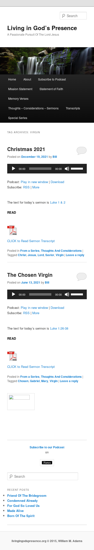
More (35, 187)
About (27, 79)
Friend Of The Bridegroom (27, 495)
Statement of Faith (51, 89)
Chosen (23, 381)
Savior (49, 255)
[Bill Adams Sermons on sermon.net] (47, 401)
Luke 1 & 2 (57, 202)
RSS (26, 187)
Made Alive (15, 510)
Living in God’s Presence (42, 28)
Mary (44, 381)
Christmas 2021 (26, 148)
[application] (47, 168)
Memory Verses (18, 98)
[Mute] (67, 168)
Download (57, 181)
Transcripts (73, 108)
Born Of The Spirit (20, 515)
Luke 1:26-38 (59, 328)
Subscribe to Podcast (52, 79)
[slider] (77, 168)
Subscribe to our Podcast (47, 447)
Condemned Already (22, 500)
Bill (55, 156)
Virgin (60, 255)
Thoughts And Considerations (61, 250)
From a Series (30, 250)
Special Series (17, 118)
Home (12, 79)
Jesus (32, 255)
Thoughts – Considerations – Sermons (33, 108)
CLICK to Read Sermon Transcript (31, 241)
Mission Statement (20, 89)
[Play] (13, 168)
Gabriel (35, 381)
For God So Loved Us (23, 505)
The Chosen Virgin (30, 274)
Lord (41, 255)
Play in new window (34, 181)
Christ (22, 255)
